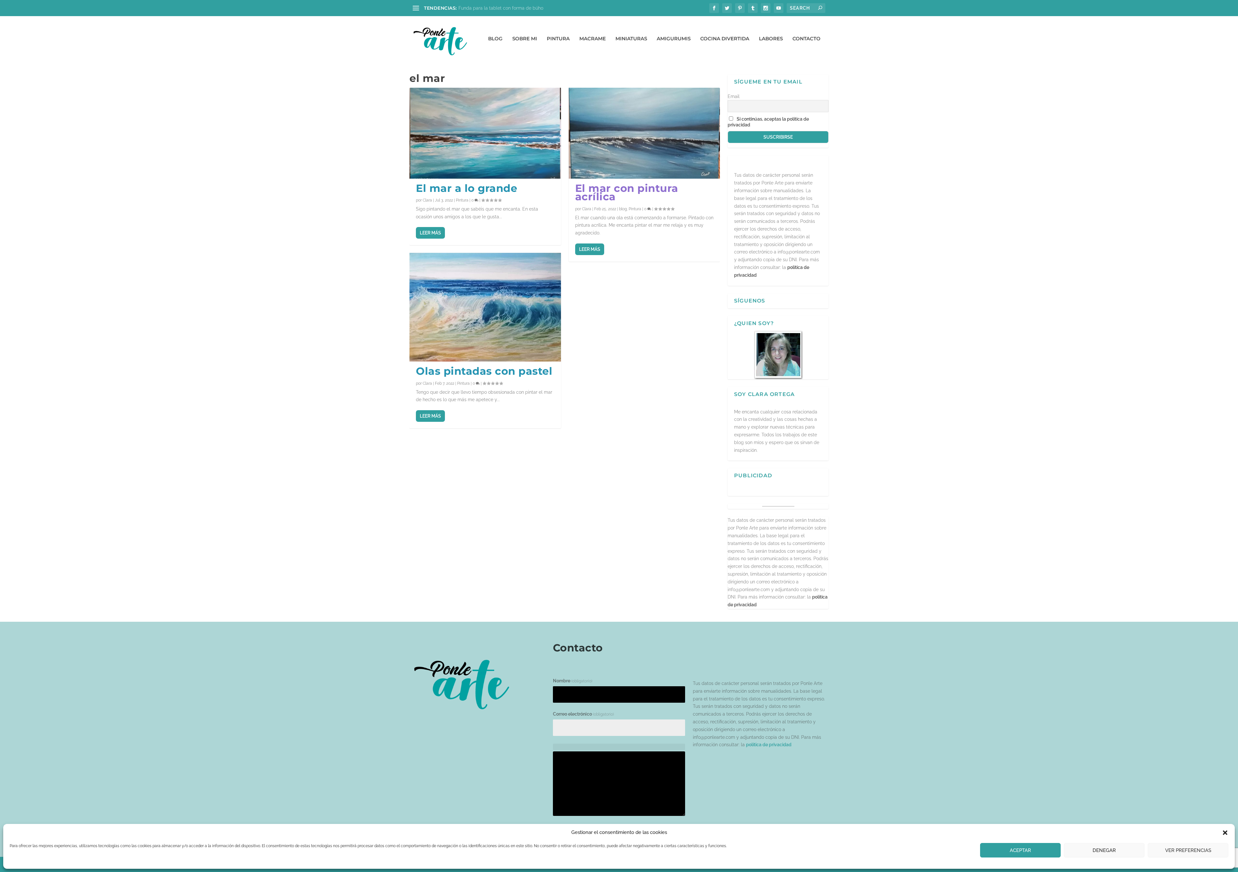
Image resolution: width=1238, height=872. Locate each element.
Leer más (430, 232)
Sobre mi (524, 39)
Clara (427, 200)
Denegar (1104, 850)
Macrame (592, 39)
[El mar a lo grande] (485, 133)
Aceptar (1020, 850)
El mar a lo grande (466, 188)
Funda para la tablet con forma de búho (500, 8)
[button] (1225, 832)
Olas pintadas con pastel (484, 371)
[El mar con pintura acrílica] (644, 133)
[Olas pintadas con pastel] (485, 307)
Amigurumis (674, 39)
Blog (495, 39)
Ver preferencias (1188, 850)
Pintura (558, 39)
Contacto (806, 39)
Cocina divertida (724, 39)
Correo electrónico (583, 714)
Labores (771, 39)
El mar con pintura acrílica (626, 192)
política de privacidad (768, 744)
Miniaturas (631, 39)
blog (623, 209)
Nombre (572, 680)
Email (734, 96)
